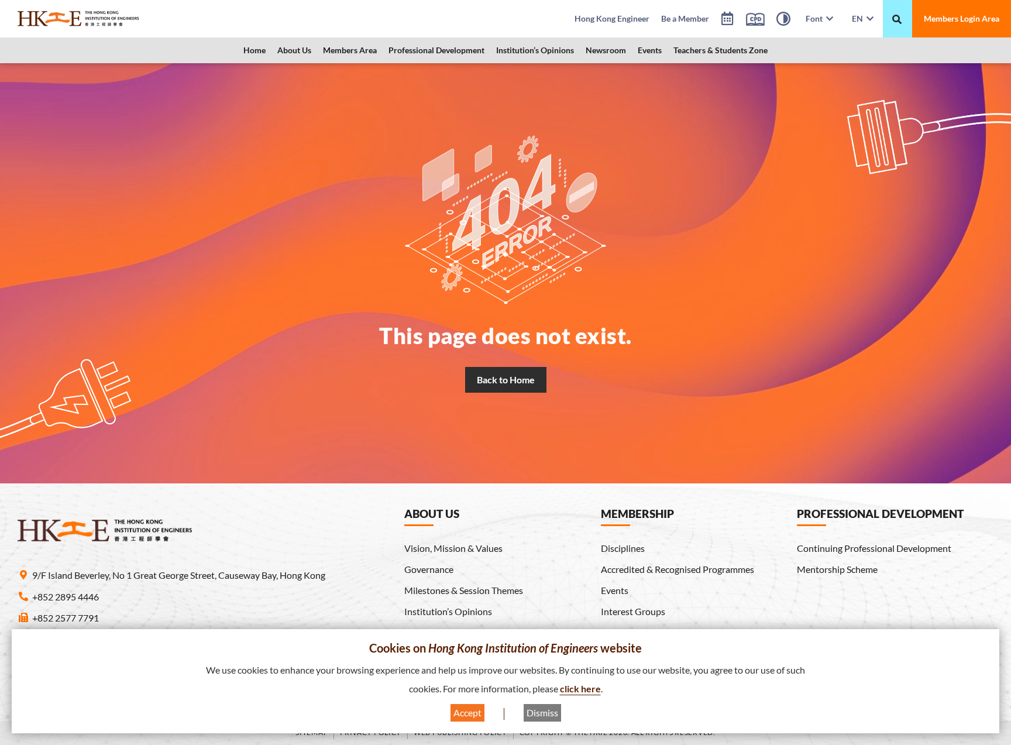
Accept (467, 712)
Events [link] (650, 50)
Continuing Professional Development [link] (874, 548)
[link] (108, 19)
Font (816, 18)
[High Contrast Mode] (783, 20)
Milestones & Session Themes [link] (463, 590)
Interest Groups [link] (633, 611)
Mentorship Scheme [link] (837, 569)
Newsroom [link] (606, 50)
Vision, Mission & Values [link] (453, 548)
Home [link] (254, 50)
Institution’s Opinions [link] (535, 50)
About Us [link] (294, 50)
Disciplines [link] (623, 548)
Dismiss (542, 712)
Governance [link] (428, 569)
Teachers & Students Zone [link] (720, 50)
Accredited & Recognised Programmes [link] (677, 569)
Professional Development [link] (436, 50)
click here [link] (580, 688)
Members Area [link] (350, 50)
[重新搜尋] (897, 19)
